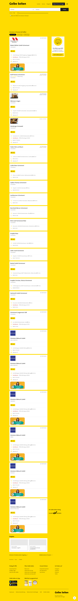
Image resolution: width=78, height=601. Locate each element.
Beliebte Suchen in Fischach (45, 555)
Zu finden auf (58, 566)
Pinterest (57, 572)
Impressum (11, 592)
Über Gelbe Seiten (29, 566)
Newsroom (27, 568)
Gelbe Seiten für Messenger (30, 572)
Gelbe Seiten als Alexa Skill (30, 574)
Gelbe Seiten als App (29, 570)
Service (43, 4)
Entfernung (26, 34)
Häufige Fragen (12, 570)
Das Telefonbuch (43, 570)
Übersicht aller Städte (13, 572)
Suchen (38, 4)
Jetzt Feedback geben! (58, 54)
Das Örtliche (42, 572)
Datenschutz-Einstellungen (32, 592)
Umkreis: (12, 13)
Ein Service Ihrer (60, 596)
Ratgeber (49, 4)
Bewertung (19, 34)
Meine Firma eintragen (58, 4)
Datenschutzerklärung (20, 592)
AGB (41, 592)
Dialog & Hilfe (13, 566)
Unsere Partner (44, 566)
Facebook (57, 570)
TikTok (56, 574)
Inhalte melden (46, 592)
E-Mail (13, 51)
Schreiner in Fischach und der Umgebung (17, 555)
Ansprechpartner (13, 568)
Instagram (57, 568)
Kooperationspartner (44, 568)
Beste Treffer (12, 34)
